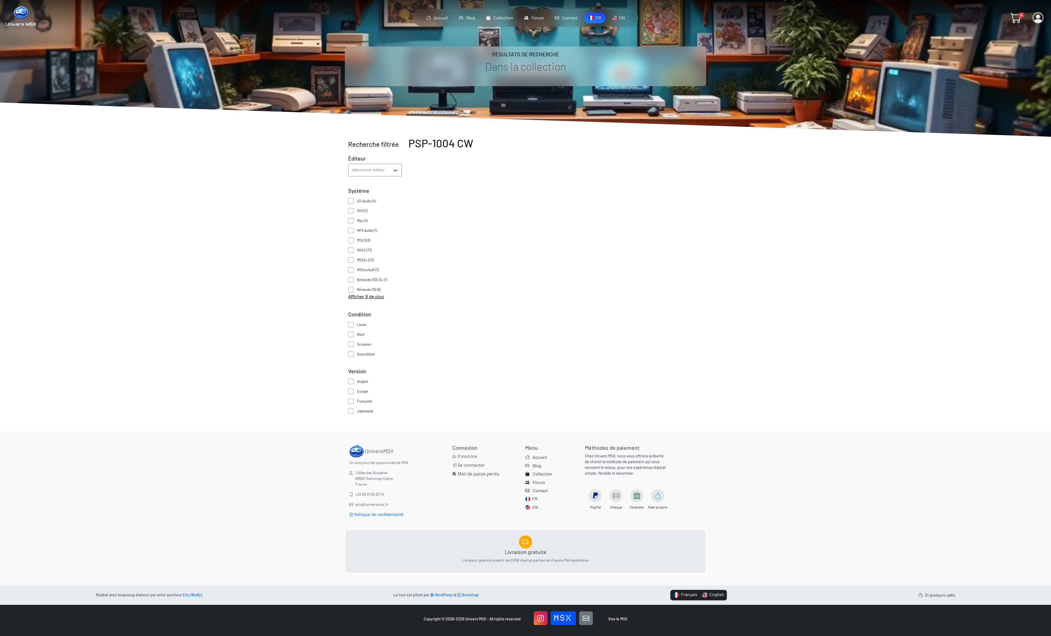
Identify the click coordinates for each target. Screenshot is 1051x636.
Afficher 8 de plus (366, 297)
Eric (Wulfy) (192, 595)
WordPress (443, 595)
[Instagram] (540, 618)
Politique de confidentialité (378, 514)
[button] (1015, 18)
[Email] (586, 618)
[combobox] (372, 170)
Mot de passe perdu (478, 474)
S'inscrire (467, 456)
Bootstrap (470, 595)
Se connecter (471, 465)
